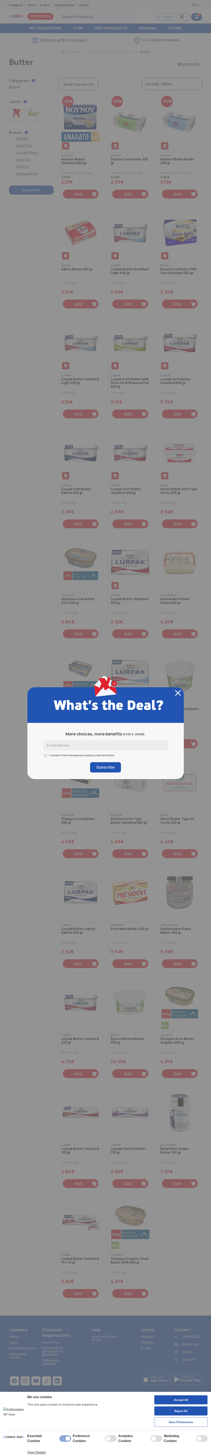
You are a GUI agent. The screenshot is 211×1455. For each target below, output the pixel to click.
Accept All (181, 1399)
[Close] (178, 693)
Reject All (181, 1411)
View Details (36, 1452)
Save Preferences (181, 1422)
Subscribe (105, 767)
